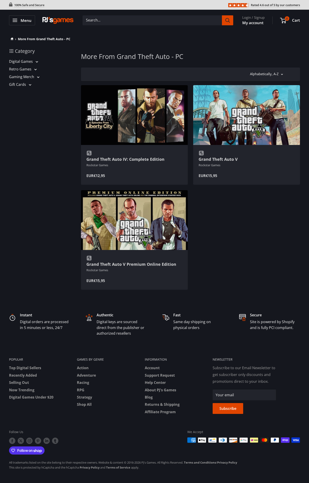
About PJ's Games (160, 389)
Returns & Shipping (162, 404)
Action (83, 367)
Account (152, 367)
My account (253, 22)
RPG (80, 389)
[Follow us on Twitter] (21, 440)
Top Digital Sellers (25, 367)
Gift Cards (18, 84)
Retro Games (20, 69)
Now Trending (21, 389)
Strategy (84, 397)
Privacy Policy (227, 462)
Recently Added (23, 375)
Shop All (84, 404)
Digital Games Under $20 (31, 397)
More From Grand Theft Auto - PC (44, 39)
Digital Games (21, 61)
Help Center (155, 382)
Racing (83, 382)
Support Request (160, 375)
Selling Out (19, 382)
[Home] (11, 39)
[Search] (227, 20)
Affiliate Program (160, 411)
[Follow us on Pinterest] (38, 440)
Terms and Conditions (200, 462)
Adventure (86, 375)
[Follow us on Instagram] (29, 440)
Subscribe (227, 408)
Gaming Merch (22, 76)
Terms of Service (118, 467)
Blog (149, 397)
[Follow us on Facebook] (12, 440)
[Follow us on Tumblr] (55, 440)
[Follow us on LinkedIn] (46, 440)
